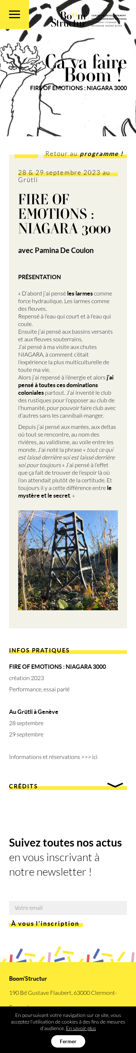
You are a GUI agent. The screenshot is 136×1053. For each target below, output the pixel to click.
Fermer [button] (68, 1041)
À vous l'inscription (45, 923)
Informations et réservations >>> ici (53, 757)
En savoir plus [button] (81, 1028)
